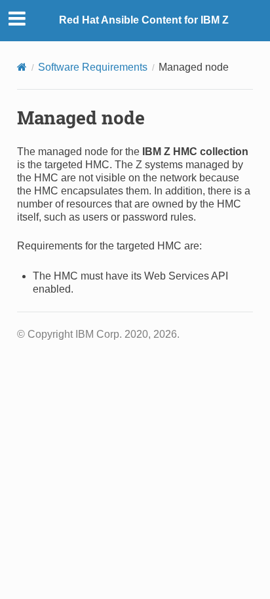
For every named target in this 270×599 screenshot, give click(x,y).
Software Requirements (92, 67)
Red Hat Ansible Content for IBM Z (144, 20)
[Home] (22, 67)
